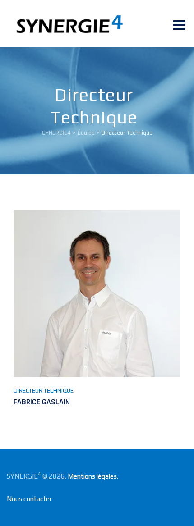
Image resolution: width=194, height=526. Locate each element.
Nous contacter (29, 499)
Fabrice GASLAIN (42, 402)
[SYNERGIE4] (69, 23)
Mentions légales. (93, 476)
